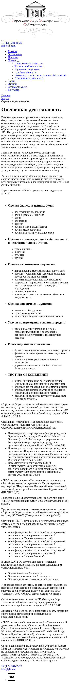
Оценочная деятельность (28, 63)
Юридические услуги (27, 69)
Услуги (12, 60)
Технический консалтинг (29, 66)
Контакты (13, 89)
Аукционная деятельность (29, 78)
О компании (15, 54)
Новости (13, 57)
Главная (12, 51)
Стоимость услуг (17, 86)
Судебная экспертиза (26, 72)
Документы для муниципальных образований (40, 75)
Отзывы (12, 84)
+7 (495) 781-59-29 (11, 42)
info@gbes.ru (8, 45)
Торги (11, 81)
